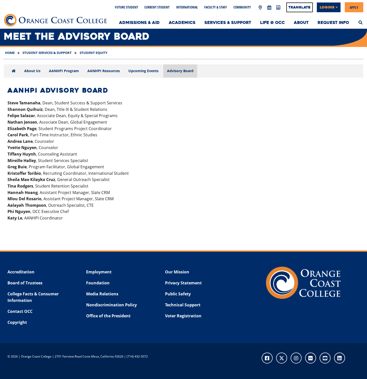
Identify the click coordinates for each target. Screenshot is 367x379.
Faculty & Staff (215, 7)
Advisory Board (180, 70)
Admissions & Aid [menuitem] (139, 22)
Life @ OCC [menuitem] (272, 22)
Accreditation (20, 272)
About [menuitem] (301, 22)
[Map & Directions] (260, 7)
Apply (354, 7)
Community (242, 7)
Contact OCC (19, 311)
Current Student (157, 7)
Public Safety (178, 294)
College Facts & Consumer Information (33, 297)
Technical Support (182, 305)
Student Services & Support (47, 52)
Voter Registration (183, 316)
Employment (99, 272)
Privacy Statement (183, 283)
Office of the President (108, 316)
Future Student (126, 7)
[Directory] (278, 7)
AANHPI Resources (103, 70)
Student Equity (93, 52)
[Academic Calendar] (269, 7)
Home (10, 52)
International (187, 7)
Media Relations (102, 294)
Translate (299, 7)
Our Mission (177, 272)
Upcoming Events (143, 70)
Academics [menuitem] (182, 22)
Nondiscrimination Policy (111, 305)
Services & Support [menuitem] (227, 22)
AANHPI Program (64, 70)
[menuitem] (360, 21)
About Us (32, 70)
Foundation (98, 283)
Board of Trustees (24, 283)
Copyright (17, 322)
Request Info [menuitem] (333, 22)
